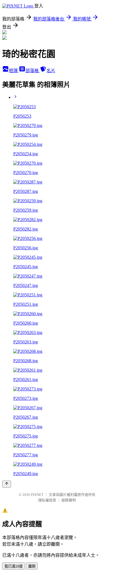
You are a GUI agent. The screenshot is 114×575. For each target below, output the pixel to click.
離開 (31, 566)
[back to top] (6, 484)
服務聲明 (68, 500)
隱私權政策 (47, 500)
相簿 (14, 70)
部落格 (32, 70)
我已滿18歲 (13, 566)
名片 (50, 70)
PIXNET (37, 495)
